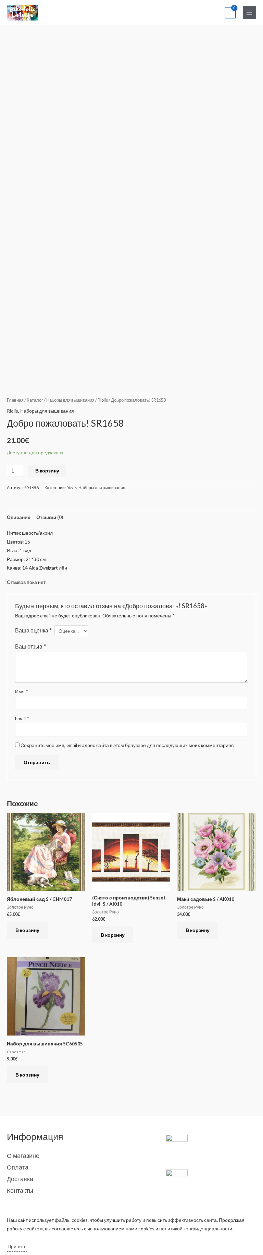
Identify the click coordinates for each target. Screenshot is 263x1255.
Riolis (103, 400)
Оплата (17, 1167)
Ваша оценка (33, 630)
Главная (15, 400)
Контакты (20, 1190)
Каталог (35, 400)
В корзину (47, 470)
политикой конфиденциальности (195, 1228)
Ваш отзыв (30, 646)
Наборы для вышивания (70, 400)
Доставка (20, 1179)
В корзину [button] (27, 930)
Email (22, 718)
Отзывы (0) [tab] (49, 517)
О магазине (23, 1155)
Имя (21, 691)
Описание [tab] (18, 517)
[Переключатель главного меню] (249, 12)
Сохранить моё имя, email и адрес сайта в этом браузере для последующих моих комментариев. (128, 745)
